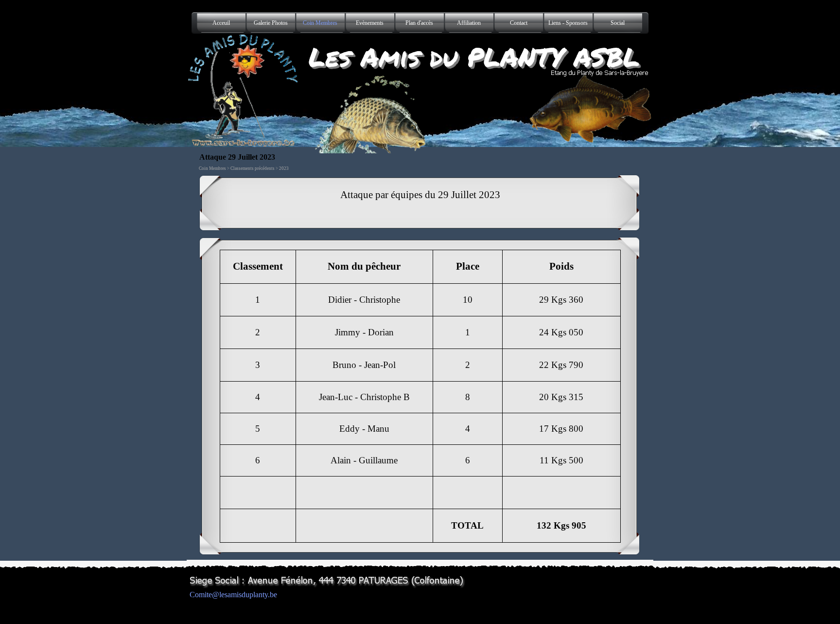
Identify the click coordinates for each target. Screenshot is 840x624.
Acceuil (221, 22)
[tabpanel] (420, 203)
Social (618, 22)
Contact (518, 22)
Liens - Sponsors (568, 22)
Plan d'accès (419, 22)
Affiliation (469, 22)
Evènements (370, 22)
